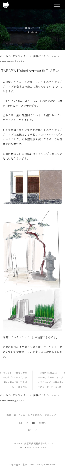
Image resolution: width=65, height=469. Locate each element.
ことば (22, 415)
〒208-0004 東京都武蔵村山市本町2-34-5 (33, 443)
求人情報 (42, 423)
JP (35, 430)
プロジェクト (51, 415)
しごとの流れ (35, 415)
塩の (8, 415)
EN (30, 430)
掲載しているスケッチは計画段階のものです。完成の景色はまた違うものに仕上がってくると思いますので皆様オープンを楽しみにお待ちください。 (32, 346)
